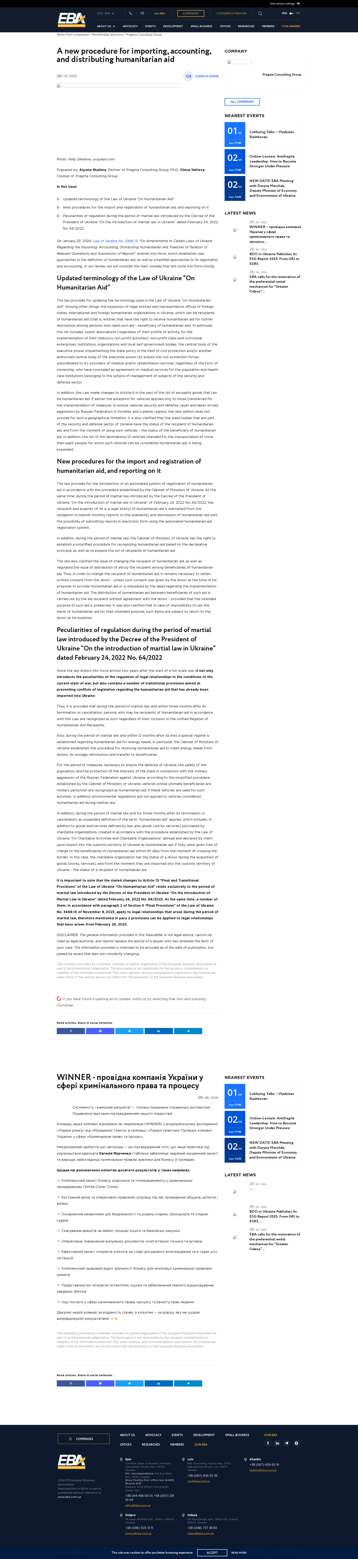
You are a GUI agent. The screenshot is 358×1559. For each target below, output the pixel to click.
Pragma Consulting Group (144, 35)
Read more (239, 1553)
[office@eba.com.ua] (142, 14)
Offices (225, 26)
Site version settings (283, 3)
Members (268, 26)
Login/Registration (232, 13)
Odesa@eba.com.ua (200, 1533)
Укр (298, 13)
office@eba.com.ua (137, 1505)
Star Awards (291, 26)
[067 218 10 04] (130, 14)
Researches (246, 26)
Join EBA (159, 13)
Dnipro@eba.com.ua (138, 1533)
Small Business (201, 26)
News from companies (73, 35)
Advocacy (130, 26)
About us (104, 26)
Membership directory (107, 35)
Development (173, 26)
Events (150, 26)
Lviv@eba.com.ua (198, 1481)
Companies (191, 14)
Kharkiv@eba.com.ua (263, 1470)
